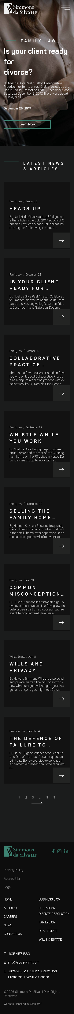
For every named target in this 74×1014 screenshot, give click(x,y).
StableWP (36, 1004)
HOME (8, 899)
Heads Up (25, 209)
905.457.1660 (17, 954)
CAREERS (10, 916)
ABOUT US (11, 908)
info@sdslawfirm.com (21, 963)
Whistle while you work (34, 438)
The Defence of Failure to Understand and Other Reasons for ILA (36, 743)
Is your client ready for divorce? (34, 286)
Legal (7, 887)
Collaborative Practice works (35, 362)
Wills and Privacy (26, 667)
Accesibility (12, 878)
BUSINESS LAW (49, 899)
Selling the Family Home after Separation (30, 515)
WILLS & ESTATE (50, 939)
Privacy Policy (13, 870)
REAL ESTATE (48, 931)
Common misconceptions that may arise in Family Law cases (37, 592)
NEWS (8, 925)
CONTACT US (13, 934)
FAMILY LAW (47, 922)
